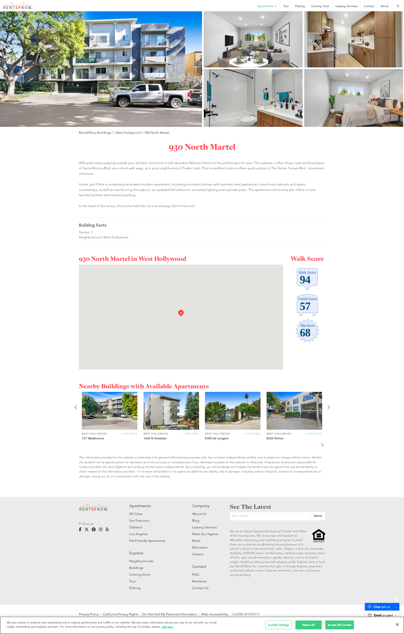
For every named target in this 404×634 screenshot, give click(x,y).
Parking (300, 6)
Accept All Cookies (340, 625)
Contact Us (200, 588)
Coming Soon (320, 6)
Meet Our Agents (204, 534)
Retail (196, 541)
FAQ (195, 574)
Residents (199, 581)
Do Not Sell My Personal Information (169, 614)
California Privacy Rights (120, 614)
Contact (369, 6)
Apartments (266, 6)
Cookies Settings (278, 625)
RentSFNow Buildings (95, 133)
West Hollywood (128, 133)
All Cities (135, 514)
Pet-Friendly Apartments (147, 541)
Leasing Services (204, 527)
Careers (197, 554)
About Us (199, 514)
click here (167, 627)
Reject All (308, 625)
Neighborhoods (141, 561)
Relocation (200, 547)
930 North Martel (157, 133)
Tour (286, 6)
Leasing (346, 6)
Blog (195, 520)
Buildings (136, 568)
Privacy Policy (89, 614)
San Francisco (139, 520)
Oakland (135, 527)
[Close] (397, 624)
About (384, 6)
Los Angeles (138, 534)
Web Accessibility (214, 614)
